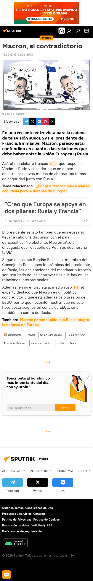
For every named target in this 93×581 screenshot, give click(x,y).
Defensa (83, 471)
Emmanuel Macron (15, 343)
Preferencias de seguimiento (22, 531)
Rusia (73, 343)
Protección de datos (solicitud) (23, 525)
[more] (86, 220)
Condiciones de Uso (39, 508)
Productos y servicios (17, 514)
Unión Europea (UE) (52, 334)
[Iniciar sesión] (69, 30)
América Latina (14, 471)
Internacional (41, 471)
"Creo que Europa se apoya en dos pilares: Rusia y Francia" (45, 207)
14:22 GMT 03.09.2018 (17, 55)
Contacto (39, 514)
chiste (61, 343)
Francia (31, 334)
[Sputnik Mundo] (13, 32)
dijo (53, 163)
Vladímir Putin (77, 334)
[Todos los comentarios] (6, 574)
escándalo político (41, 343)
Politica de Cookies (46, 519)
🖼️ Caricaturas (12, 334)
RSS (50, 525)
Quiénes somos (13, 508)
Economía (65, 471)
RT (76, 287)
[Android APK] (15, 543)
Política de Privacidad (17, 519)
